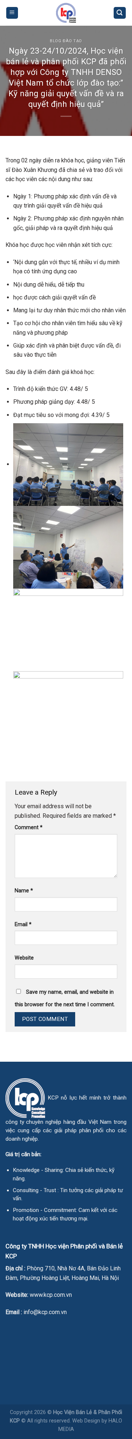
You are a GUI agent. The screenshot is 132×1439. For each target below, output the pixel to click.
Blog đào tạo (66, 41)
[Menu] (12, 13)
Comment (29, 827)
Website (24, 958)
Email (23, 924)
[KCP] (66, 13)
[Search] (120, 13)
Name (24, 891)
